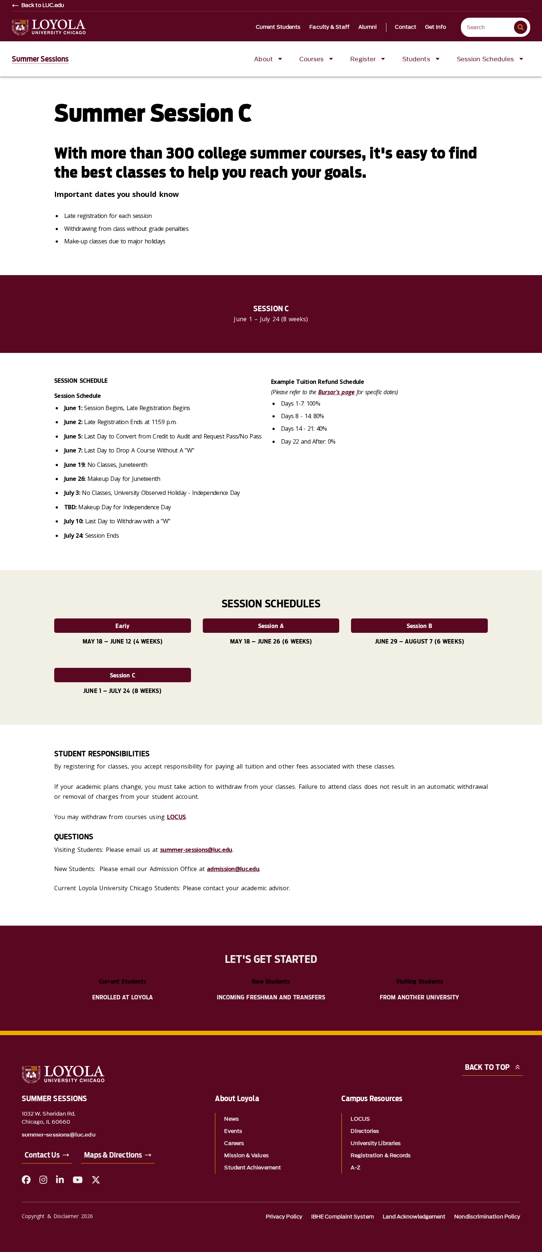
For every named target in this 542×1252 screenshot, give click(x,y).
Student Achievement (252, 1168)
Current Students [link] (122, 981)
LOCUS (176, 817)
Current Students (278, 27)
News (231, 1119)
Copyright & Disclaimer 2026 (57, 1216)
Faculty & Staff (329, 27)
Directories (365, 1131)
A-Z (355, 1168)
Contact (405, 27)
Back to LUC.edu (43, 5)
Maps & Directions (113, 1155)
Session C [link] (122, 675)
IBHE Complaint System (342, 1217)
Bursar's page (336, 392)
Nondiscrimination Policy (487, 1217)
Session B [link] (419, 626)
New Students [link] (271, 981)
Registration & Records (381, 1155)
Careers (234, 1143)
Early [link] (122, 626)
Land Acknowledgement (414, 1217)
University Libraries (376, 1143)
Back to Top (487, 1067)
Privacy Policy (284, 1217)
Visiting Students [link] (419, 981)
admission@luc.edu (233, 869)
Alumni (367, 27)
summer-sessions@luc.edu (196, 850)
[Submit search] (520, 27)
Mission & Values (246, 1155)
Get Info (435, 27)
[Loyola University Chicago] (49, 27)
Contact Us (42, 1155)
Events (233, 1131)
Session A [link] (271, 626)
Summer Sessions (40, 59)
